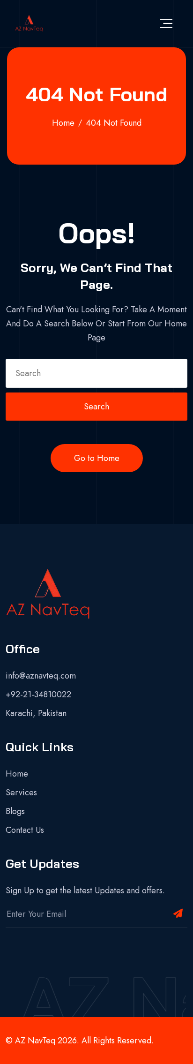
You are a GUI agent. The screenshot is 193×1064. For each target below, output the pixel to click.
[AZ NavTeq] (29, 23)
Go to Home (96, 458)
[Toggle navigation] (166, 23)
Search (96, 406)
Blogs (15, 811)
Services (21, 792)
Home (17, 774)
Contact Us (25, 830)
